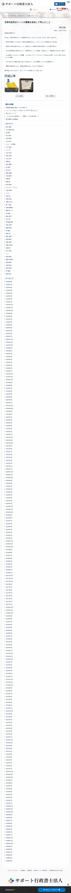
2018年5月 (9, 561)
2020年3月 (9, 498)
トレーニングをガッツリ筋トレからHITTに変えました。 (22, 110)
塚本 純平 (9, 216)
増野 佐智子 (9, 245)
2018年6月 (9, 558)
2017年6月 (9, 590)
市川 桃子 (9, 135)
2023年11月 (9, 377)
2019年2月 (9, 535)
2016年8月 (9, 619)
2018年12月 (9, 541)
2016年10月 (9, 613)
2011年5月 (9, 757)
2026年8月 (9, 281)
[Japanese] (60, 8)
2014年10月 (9, 659)
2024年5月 (9, 359)
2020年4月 (9, 495)
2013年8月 (9, 691)
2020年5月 (9, 492)
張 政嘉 (8, 213)
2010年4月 (9, 794)
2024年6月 (9, 356)
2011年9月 (9, 745)
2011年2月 (9, 765)
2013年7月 (9, 693)
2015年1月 (9, 650)
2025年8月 (9, 316)
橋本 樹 (8, 233)
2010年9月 (9, 780)
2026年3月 (9, 296)
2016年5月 (9, 627)
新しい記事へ (50, 96)
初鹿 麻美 (9, 239)
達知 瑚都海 (9, 207)
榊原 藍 (8, 181)
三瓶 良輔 (9, 190)
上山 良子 (9, 141)
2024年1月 (9, 371)
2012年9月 (9, 714)
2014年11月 (9, 656)
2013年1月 (9, 708)
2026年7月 (9, 284)
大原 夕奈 (9, 153)
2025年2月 (9, 333)
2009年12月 (9, 806)
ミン (7, 253)
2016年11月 (9, 610)
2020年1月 (9, 503)
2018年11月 (9, 544)
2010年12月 (9, 771)
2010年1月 (9, 803)
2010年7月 (9, 786)
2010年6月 (9, 788)
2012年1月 (9, 737)
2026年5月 (9, 290)
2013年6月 (9, 696)
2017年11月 (9, 578)
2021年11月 (9, 440)
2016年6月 (9, 624)
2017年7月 (9, 587)
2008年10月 (9, 843)
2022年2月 (9, 431)
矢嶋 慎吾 (9, 262)
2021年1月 (9, 469)
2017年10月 (9, 581)
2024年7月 (9, 353)
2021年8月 (9, 449)
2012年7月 (9, 719)
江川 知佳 (9, 147)
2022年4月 (9, 425)
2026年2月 (9, 299)
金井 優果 (9, 164)
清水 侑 (8, 196)
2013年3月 (9, 705)
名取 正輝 (9, 225)
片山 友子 (9, 158)
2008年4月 (9, 861)
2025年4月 (9, 327)
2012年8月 (9, 716)
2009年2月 (9, 832)
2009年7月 (9, 820)
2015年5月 (9, 642)
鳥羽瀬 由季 (9, 222)
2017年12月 (9, 575)
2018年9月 (9, 549)
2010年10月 (9, 777)
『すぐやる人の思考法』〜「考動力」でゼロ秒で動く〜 (22, 116)
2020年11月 (9, 474)
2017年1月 (9, 604)
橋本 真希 (9, 236)
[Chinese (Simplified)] (62, 8)
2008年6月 (9, 855)
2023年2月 (9, 402)
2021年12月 (9, 437)
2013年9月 (9, 688)
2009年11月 (9, 809)
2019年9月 (9, 515)
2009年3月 (9, 829)
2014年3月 (9, 670)
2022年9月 (9, 411)
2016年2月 (9, 633)
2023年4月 (9, 397)
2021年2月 (9, 466)
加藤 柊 (8, 161)
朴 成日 (8, 230)
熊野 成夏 (62, 27)
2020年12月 (9, 472)
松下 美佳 (9, 251)
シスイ (8, 193)
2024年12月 (9, 339)
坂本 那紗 (9, 184)
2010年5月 (9, 791)
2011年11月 (9, 742)
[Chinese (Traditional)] (65, 8)
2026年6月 (9, 287)
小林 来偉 (9, 176)
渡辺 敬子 (9, 274)
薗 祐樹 (8, 204)
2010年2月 (9, 800)
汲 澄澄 (8, 167)
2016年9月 (9, 616)
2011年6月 (9, 754)
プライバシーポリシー (13, 870)
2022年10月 (9, 408)
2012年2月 (9, 734)
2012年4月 (9, 728)
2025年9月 (9, 313)
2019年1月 (9, 538)
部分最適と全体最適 (12, 119)
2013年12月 (9, 679)
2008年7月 (9, 852)
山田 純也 (9, 265)
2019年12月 (9, 506)
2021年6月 (9, 454)
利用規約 (23, 870)
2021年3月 (9, 463)
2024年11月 (9, 342)
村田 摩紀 (9, 256)
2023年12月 (9, 374)
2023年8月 (9, 385)
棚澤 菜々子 (9, 210)
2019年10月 (9, 512)
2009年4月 (9, 826)
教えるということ (11, 113)
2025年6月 (9, 322)
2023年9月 (9, 382)
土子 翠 (8, 219)
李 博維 (8, 271)
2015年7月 (9, 636)
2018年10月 (9, 546)
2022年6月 (9, 420)
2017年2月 (9, 601)
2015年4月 (9, 644)
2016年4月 (9, 630)
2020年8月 (9, 483)
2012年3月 (9, 731)
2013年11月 (9, 682)
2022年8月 (9, 414)
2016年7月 (9, 621)
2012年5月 (9, 725)
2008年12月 (9, 838)
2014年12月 (9, 653)
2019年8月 (9, 518)
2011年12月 (9, 740)
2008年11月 (9, 840)
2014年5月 (9, 665)
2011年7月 (9, 751)
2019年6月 (9, 523)
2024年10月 (9, 345)
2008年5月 (9, 858)
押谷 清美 (9, 156)
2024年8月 (9, 351)
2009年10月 (9, 812)
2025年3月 (9, 330)
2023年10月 (9, 379)
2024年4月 (9, 362)
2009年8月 (9, 817)
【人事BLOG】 (10, 130)
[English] (58, 8)
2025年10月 (9, 310)
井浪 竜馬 (9, 138)
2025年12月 (9, 304)
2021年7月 (9, 451)
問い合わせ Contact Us (50, 889)
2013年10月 (9, 685)
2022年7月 (9, 417)
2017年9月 (9, 584)
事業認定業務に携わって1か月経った (16, 107)
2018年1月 (9, 572)
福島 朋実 (9, 242)
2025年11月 (9, 307)
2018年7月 (9, 555)
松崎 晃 (8, 248)
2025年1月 (9, 336)
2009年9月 (9, 814)
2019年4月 (9, 529)
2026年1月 (9, 302)
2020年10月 (9, 477)
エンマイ (8, 150)
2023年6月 (9, 391)
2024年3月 (9, 365)
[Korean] (67, 8)
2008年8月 (9, 849)
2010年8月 (9, 783)
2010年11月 (9, 774)
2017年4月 (9, 595)
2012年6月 (9, 722)
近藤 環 (8, 178)
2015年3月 (9, 647)
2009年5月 (9, 823)
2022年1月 (9, 434)
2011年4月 (9, 760)
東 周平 (8, 132)
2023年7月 (9, 388)
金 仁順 (8, 170)
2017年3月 (9, 598)
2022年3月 (9, 428)
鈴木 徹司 (9, 127)
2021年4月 (9, 460)
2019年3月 (9, 532)
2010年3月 (9, 797)
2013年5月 (9, 699)
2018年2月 (9, 570)
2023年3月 (9, 400)
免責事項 (29, 870)
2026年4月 (9, 293)
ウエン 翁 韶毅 (10, 144)
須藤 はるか (9, 202)
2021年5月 (9, 457)
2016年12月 (9, 607)
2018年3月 (9, 567)
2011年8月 (9, 748)
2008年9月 (9, 846)
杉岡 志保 (9, 199)
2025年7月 (9, 319)
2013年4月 (9, 702)
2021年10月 (9, 443)
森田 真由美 (9, 259)
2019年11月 (9, 509)
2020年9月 (9, 480)
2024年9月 (9, 348)
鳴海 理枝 (9, 228)
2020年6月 (9, 489)
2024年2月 (9, 368)
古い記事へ (20, 96)
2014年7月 (9, 662)
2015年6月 (9, 639)
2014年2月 (9, 673)
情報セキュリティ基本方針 (40, 870)
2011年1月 (9, 768)
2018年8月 (9, 552)
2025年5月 (9, 325)
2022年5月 (9, 423)
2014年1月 (9, 676)
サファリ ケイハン (12, 187)
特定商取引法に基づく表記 (56, 870)
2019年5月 (9, 526)
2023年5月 (9, 394)
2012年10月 (9, 711)
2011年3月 (9, 763)
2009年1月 (9, 835)
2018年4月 (9, 564)
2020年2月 (9, 500)
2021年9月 (9, 446)
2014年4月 (9, 667)
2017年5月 (9, 593)
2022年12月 (9, 405)
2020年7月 (9, 486)
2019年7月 (9, 521)
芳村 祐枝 (9, 268)
